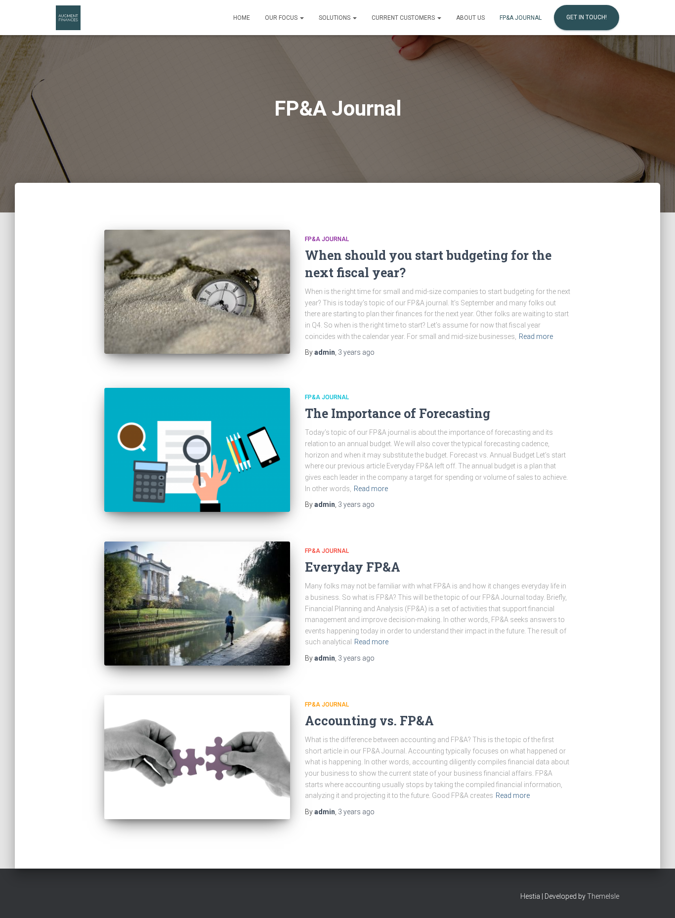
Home (241, 17)
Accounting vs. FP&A (369, 720)
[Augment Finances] (68, 17)
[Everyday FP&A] (197, 604)
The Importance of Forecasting (397, 413)
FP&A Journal (521, 17)
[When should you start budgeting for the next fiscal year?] (197, 292)
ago (356, 352)
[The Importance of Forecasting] (197, 450)
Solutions (335, 17)
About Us (470, 17)
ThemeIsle (603, 896)
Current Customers (404, 17)
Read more (536, 336)
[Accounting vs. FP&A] (197, 757)
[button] (301, 17)
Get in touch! (586, 17)
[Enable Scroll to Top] (655, 898)
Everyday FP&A (352, 567)
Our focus (282, 17)
